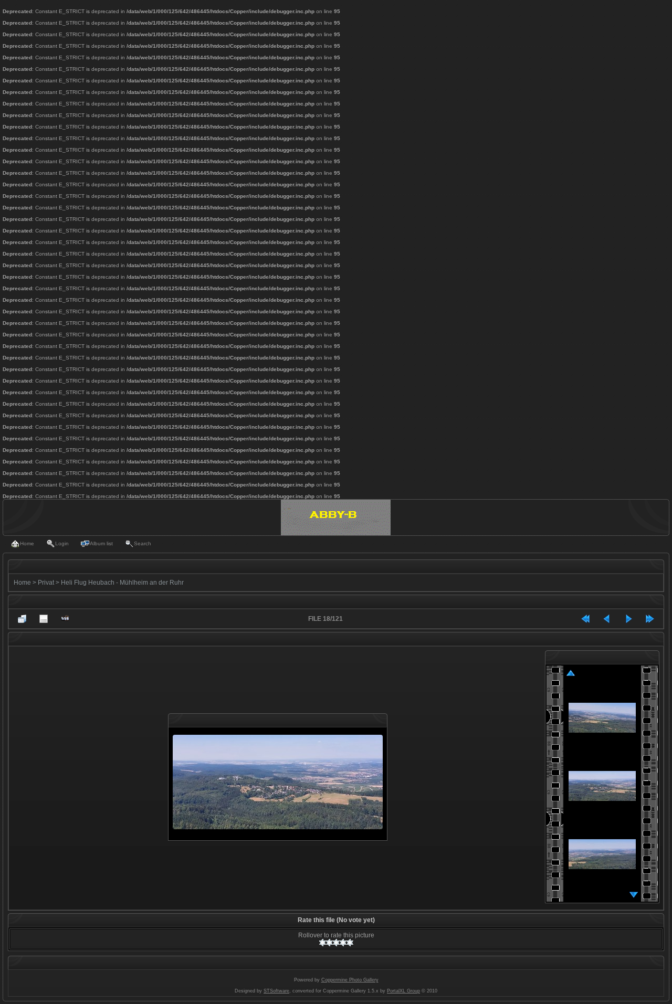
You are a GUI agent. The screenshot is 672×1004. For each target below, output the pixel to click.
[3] (336, 942)
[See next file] (628, 619)
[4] (343, 942)
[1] (322, 942)
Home (22, 582)
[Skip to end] (649, 619)
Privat (46, 582)
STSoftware (276, 991)
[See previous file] (606, 619)
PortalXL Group (403, 991)
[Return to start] (585, 619)
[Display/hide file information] (43, 619)
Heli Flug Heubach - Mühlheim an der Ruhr (122, 582)
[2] (329, 942)
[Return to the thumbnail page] (22, 619)
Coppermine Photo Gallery (350, 979)
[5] (349, 942)
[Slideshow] (65, 619)
